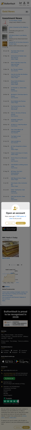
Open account (21, 223)
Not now (10, 223)
